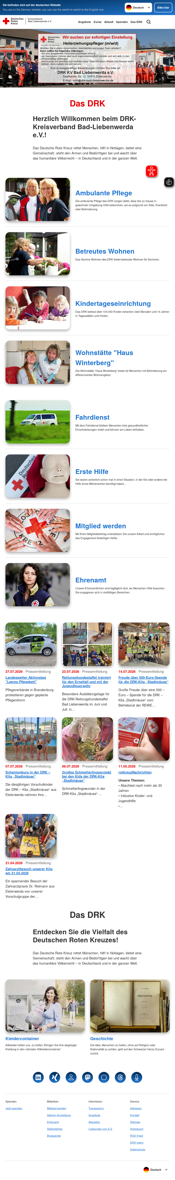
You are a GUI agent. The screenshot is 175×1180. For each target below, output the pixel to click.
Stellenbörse (54, 1129)
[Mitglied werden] (37, 530)
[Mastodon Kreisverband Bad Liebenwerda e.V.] (87, 1077)
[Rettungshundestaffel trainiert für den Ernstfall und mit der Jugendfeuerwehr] (87, 644)
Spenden (122, 22)
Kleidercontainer (22, 1038)
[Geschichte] (130, 1006)
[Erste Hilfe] (37, 476)
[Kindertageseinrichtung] (37, 308)
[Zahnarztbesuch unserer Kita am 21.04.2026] (31, 835)
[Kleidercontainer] (45, 1006)
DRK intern (137, 1143)
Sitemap (135, 1122)
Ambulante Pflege (103, 192)
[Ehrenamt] (37, 584)
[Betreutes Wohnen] (37, 253)
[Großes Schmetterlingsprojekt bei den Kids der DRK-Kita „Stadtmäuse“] (87, 739)
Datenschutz (137, 1149)
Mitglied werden (100, 525)
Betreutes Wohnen (104, 251)
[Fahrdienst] (37, 421)
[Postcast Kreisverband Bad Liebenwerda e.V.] (136, 1077)
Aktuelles (94, 1122)
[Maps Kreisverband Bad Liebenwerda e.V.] (71, 1077)
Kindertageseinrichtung (113, 303)
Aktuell (108, 22)
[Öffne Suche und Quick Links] (148, 22)
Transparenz (96, 1108)
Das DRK (137, 22)
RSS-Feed (136, 1136)
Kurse (98, 22)
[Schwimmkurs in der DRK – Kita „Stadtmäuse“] (31, 739)
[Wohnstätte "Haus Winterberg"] (37, 362)
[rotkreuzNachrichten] (144, 739)
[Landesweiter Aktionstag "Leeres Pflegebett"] (31, 644)
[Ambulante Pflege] (37, 199)
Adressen (136, 1108)
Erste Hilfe (92, 471)
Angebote (84, 22)
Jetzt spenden (13, 1108)
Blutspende (54, 1136)
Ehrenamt (90, 580)
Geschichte (101, 1038)
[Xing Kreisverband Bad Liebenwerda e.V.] (54, 1077)
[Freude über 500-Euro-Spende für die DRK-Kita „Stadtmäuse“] (144, 644)
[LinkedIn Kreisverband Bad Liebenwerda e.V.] (38, 1077)
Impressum (136, 1129)
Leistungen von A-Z (100, 1129)
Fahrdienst (92, 417)
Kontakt (134, 1115)
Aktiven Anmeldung (59, 1115)
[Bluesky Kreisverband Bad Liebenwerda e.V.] (103, 1077)
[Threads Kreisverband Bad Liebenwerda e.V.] (120, 1077)
